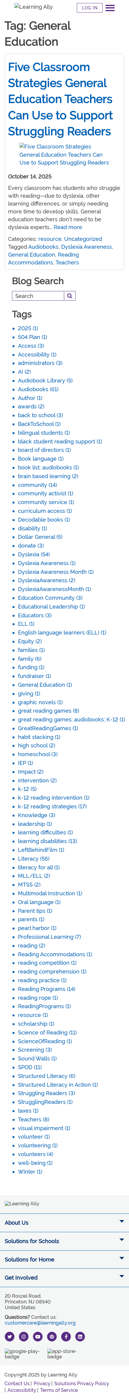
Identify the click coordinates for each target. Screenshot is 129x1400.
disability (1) (32, 528)
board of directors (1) (44, 450)
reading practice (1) (42, 980)
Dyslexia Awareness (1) (47, 563)
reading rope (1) (38, 998)
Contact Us (17, 1383)
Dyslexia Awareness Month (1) (56, 572)
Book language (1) (41, 458)
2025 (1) (28, 328)
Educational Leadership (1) (51, 606)
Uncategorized (83, 239)
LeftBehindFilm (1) (41, 850)
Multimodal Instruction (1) (50, 893)
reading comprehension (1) (52, 971)
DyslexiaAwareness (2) (46, 580)
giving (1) (29, 693)
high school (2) (36, 745)
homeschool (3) (38, 754)
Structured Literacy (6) (46, 1076)
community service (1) (46, 502)
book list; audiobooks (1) (48, 467)
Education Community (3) (50, 598)
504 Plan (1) (32, 337)
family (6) (29, 659)
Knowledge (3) (36, 815)
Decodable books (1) (44, 519)
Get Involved (21, 1277)
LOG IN (90, 7)
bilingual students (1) (44, 433)
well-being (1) (35, 1163)
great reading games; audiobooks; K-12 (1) (71, 719)
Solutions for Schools (32, 1241)
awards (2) (31, 406)
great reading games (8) (48, 711)
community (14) (37, 485)
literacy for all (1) (39, 867)
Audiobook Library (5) (45, 380)
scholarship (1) (36, 1024)
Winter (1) (30, 1171)
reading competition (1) (47, 963)
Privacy (42, 1383)
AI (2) (24, 372)
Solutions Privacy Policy (81, 1383)
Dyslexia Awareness (86, 247)
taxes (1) (28, 1111)
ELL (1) (26, 624)
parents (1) (31, 919)
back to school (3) (40, 415)
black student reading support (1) (60, 441)
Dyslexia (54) (34, 554)
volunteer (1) (34, 1136)
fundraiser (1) (34, 676)
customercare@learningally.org (40, 1323)
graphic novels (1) (40, 702)
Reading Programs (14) (46, 989)
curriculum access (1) (45, 511)
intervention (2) (37, 780)
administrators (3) (40, 363)
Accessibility (22, 1390)
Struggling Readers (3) (46, 1093)
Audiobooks (43, 247)
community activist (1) (45, 493)
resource (50, 239)
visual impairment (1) (44, 1128)
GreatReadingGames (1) (48, 728)
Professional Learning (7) (49, 937)
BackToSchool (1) (39, 424)
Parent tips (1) (35, 911)
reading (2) (31, 945)
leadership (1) (35, 824)
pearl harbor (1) (37, 928)
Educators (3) (35, 615)
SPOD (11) (30, 1067)
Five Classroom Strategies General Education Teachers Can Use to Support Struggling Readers (60, 99)
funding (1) (31, 667)
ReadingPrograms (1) (44, 1006)
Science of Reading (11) (47, 1032)
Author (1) (30, 398)
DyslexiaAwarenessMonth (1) (54, 589)
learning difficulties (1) (45, 832)
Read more (68, 227)
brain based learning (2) (48, 476)
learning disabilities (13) (47, 841)
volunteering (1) (38, 1145)
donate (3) (31, 545)
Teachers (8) (33, 1119)
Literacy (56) (34, 858)
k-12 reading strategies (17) (52, 806)
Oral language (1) (39, 902)
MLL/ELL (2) (34, 876)
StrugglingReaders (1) (45, 1102)
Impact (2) (31, 772)
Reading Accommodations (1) (55, 954)
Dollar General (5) (40, 537)
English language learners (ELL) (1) (62, 632)
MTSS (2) (29, 884)
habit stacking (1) (39, 737)
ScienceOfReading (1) (45, 1041)
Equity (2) (30, 641)
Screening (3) (35, 1050)
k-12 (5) (27, 789)
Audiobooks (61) (38, 389)
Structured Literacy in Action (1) (58, 1085)
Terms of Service (59, 1390)
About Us (16, 1222)
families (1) (31, 650)
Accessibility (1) (37, 354)
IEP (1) (25, 763)
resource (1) (33, 1015)
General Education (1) (45, 685)
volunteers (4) (35, 1154)
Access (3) (31, 346)
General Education (31, 254)
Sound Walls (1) (37, 1058)
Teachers (67, 262)
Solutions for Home (29, 1259)
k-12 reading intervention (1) (53, 797)
